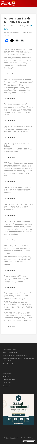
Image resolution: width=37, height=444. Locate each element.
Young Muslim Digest (11, 437)
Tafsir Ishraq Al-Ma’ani (10, 352)
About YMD (6, 376)
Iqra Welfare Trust (9, 379)
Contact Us (6, 386)
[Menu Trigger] (32, 3)
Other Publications (9, 364)
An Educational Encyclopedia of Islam (15, 355)
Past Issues (7, 383)
